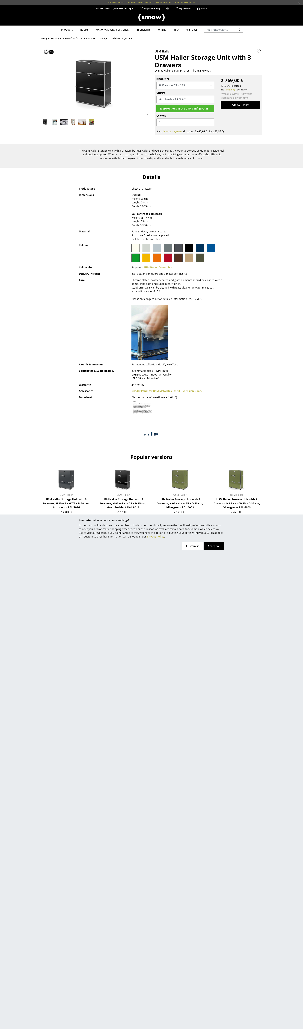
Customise (192, 546)
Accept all (214, 546)
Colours (160, 92)
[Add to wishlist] (258, 51)
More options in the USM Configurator (184, 108)
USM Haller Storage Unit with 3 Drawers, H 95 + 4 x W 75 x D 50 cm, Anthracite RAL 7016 (66, 503)
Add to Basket (240, 105)
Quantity (161, 115)
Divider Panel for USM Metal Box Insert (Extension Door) (166, 391)
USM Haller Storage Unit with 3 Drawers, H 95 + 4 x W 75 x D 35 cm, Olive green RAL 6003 (237, 503)
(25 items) (122, 38)
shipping (230, 89)
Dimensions (162, 78)
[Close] (299, 3)
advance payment (172, 131)
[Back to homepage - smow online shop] (151, 17)
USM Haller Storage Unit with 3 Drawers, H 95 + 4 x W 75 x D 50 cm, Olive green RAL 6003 (180, 503)
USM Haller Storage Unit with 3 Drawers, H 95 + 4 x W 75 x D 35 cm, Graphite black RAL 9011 (123, 503)
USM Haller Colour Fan (158, 267)
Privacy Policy (155, 536)
